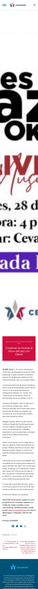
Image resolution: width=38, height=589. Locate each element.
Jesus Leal (13, 535)
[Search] (35, 5)
